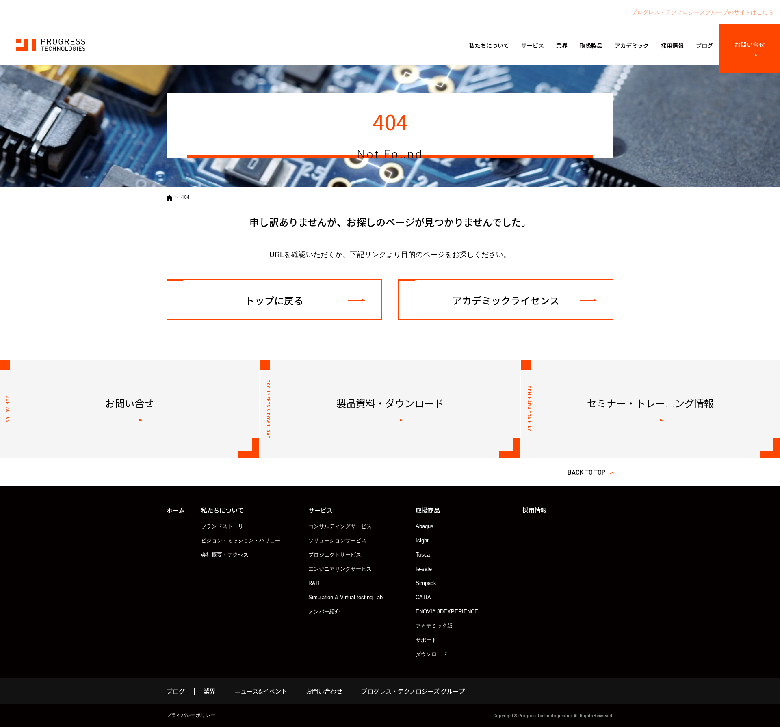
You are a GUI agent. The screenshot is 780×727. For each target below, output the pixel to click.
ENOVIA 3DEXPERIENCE (447, 611)
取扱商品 (428, 510)
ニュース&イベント (260, 691)
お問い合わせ (324, 691)
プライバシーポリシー (191, 715)
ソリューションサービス (337, 540)
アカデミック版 (434, 626)
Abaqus (424, 526)
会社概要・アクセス (225, 555)
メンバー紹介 (324, 611)
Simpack (426, 583)
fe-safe (424, 569)
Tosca (423, 555)
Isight (422, 540)
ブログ (176, 691)
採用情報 (534, 510)
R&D (313, 583)
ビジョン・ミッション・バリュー (240, 540)
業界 (210, 691)
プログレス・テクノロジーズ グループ (413, 691)
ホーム (176, 510)
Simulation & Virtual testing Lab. (346, 597)
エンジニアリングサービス (340, 569)
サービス (320, 510)
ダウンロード (431, 654)
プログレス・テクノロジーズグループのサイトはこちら (702, 12)
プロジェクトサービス (334, 555)
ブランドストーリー (225, 526)
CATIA (423, 597)
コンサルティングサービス (340, 526)
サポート (426, 640)
